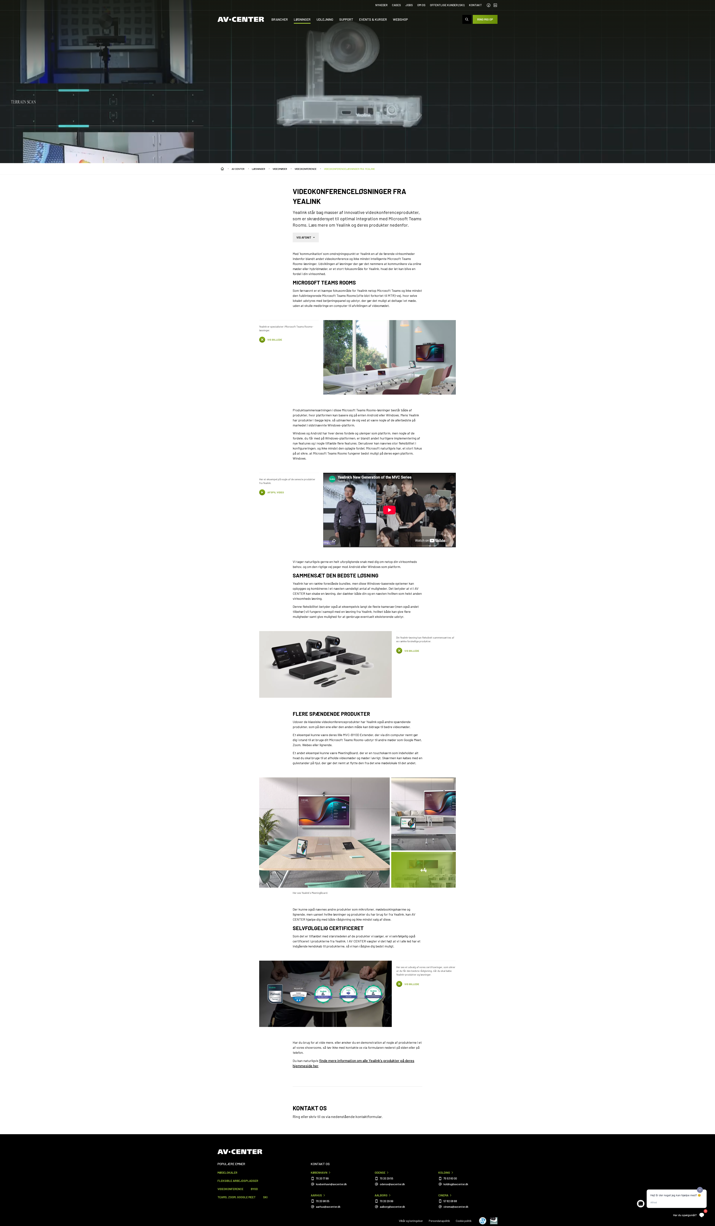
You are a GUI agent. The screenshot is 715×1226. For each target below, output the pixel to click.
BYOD (254, 1189)
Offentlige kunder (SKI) (447, 5)
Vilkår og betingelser (411, 1220)
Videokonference (306, 168)
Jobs (409, 5)
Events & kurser (373, 19)
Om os (421, 5)
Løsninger (302, 19)
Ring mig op (485, 19)
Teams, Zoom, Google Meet (236, 1197)
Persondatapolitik (439, 1220)
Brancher (279, 19)
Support (346, 19)
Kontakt (475, 5)
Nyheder (381, 5)
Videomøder (280, 168)
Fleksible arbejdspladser (237, 1180)
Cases (396, 5)
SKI (265, 1197)
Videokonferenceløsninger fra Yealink (349, 168)
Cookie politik (463, 1220)
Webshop (400, 19)
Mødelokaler (227, 1172)
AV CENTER (238, 168)
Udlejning (325, 19)
